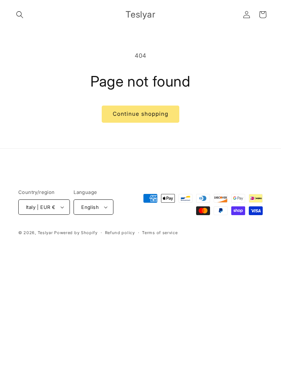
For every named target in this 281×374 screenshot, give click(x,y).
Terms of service (159, 232)
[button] (20, 15)
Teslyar (45, 232)
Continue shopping (140, 113)
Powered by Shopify (76, 232)
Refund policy (120, 232)
